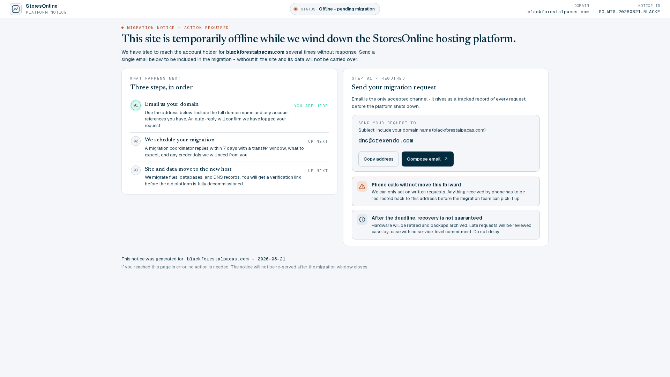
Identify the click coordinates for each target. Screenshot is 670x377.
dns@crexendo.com (385, 140)
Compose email (424, 159)
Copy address (379, 159)
